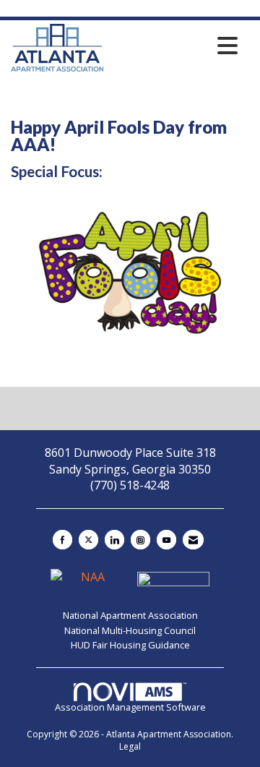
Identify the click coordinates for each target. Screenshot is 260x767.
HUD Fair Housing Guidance (130, 644)
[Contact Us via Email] (193, 539)
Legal (130, 746)
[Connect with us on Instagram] (140, 539)
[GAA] (173, 583)
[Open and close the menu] (174, 45)
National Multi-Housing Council (130, 630)
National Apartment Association (130, 615)
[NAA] (88, 583)
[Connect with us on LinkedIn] (114, 539)
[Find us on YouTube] (166, 539)
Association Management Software (130, 707)
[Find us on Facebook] (62, 539)
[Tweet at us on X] (88, 539)
